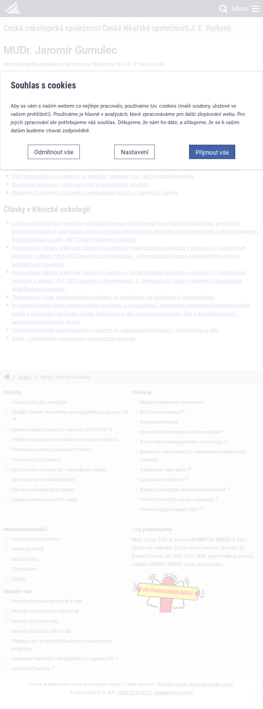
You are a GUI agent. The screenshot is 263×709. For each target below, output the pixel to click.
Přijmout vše (212, 152)
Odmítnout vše (53, 152)
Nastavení (134, 152)
